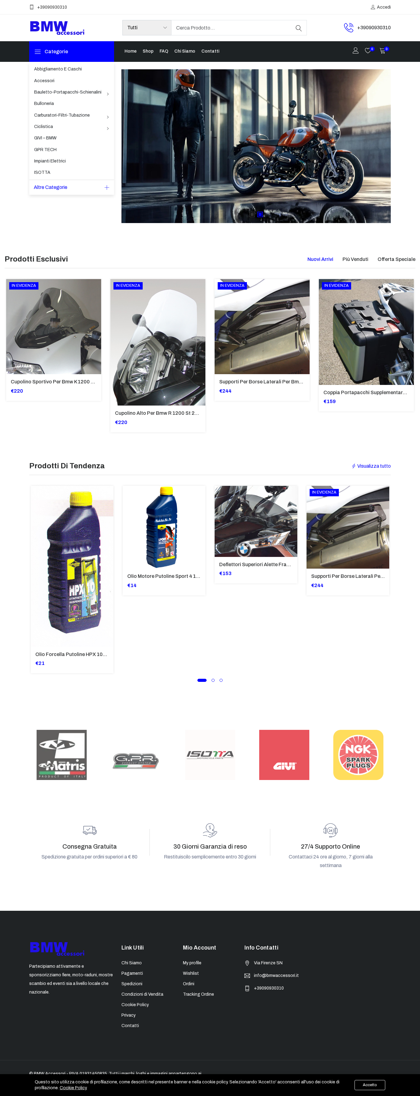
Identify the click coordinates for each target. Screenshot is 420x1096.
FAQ (164, 51)
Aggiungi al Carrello (14, 317)
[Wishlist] (14, 345)
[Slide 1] (252, 214)
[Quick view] (14, 331)
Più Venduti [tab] (355, 259)
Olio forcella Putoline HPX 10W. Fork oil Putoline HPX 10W (102, 654)
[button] (202, 680)
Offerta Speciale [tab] (396, 259)
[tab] (320, 259)
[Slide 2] (260, 214)
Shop (148, 51)
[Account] (356, 51)
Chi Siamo (184, 51)
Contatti (210, 51)
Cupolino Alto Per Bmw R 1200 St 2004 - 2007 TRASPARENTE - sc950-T (198, 413)
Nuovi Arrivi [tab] (320, 259)
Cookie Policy (73, 1088)
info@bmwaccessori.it (276, 975)
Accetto (370, 1085)
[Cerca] (299, 27)
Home (131, 51)
